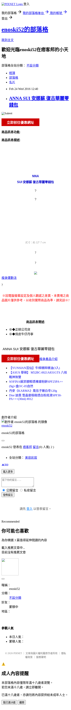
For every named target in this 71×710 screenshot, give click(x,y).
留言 (36, 447)
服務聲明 (41, 657)
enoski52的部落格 (25, 29)
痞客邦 (27, 447)
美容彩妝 (31, 457)
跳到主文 (8, 40)
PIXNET (17, 653)
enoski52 (7, 425)
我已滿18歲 (9, 702)
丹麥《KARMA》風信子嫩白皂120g (33, 390)
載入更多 (8, 471)
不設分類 (33, 65)
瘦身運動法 (9, 277)
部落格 (13, 77)
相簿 (12, 73)
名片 (12, 82)
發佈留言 (8, 494)
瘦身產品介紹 (48, 359)
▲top (5, 464)
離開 (21, 702)
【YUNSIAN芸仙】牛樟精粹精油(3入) (34, 368)
